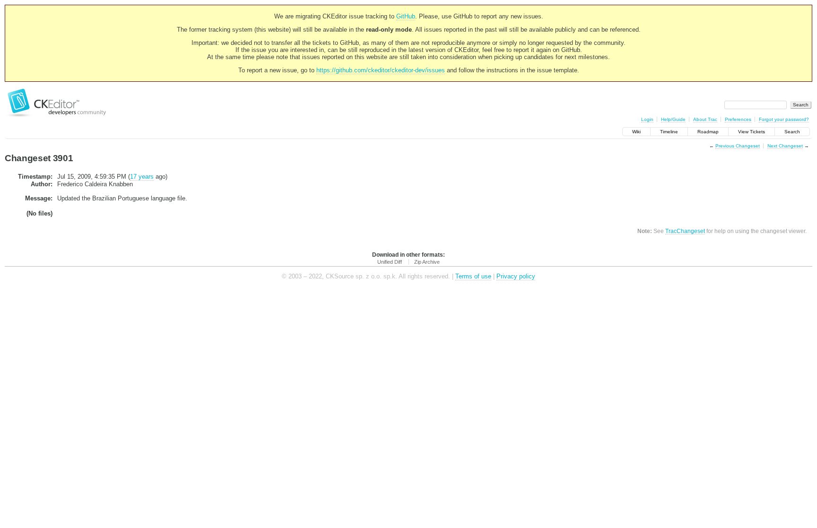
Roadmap (708, 131)
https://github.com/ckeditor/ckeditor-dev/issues (380, 70)
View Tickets (751, 131)
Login (647, 119)
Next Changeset (785, 145)
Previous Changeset (737, 145)
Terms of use (473, 276)
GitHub (405, 16)
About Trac (705, 119)
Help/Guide (673, 119)
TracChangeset (685, 231)
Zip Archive (427, 262)
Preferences (738, 119)
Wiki (636, 131)
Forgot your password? (784, 119)
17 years (142, 176)
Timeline (669, 131)
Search (792, 131)
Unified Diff (389, 262)
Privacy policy (515, 276)
